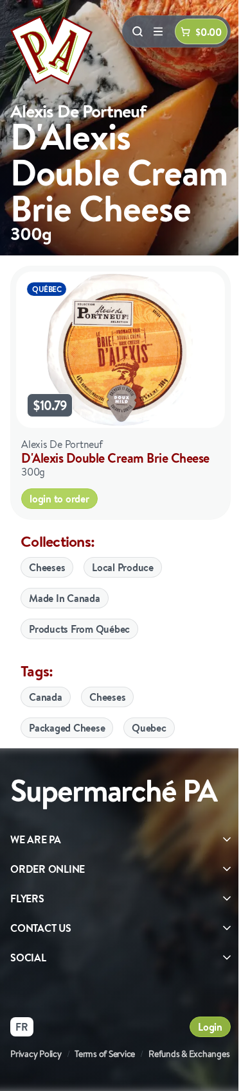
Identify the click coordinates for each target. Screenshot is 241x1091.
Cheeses (47, 567)
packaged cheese (67, 728)
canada (45, 697)
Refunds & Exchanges (188, 1053)
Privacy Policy (36, 1053)
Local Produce (123, 567)
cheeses (107, 697)
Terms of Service (105, 1053)
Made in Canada (64, 598)
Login (210, 1027)
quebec (149, 728)
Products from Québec (79, 629)
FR (21, 1027)
